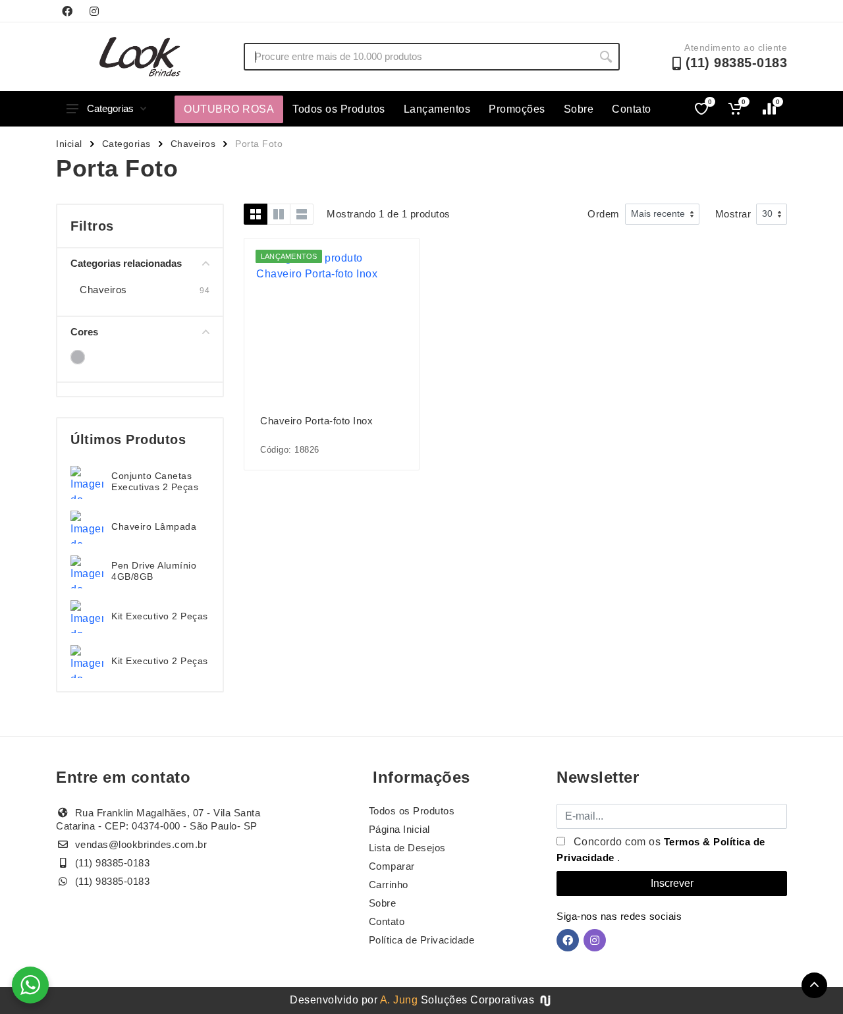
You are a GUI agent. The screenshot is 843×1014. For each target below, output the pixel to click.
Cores (84, 331)
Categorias (110, 108)
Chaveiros (193, 143)
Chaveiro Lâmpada (153, 526)
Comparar (392, 866)
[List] (301, 214)
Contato (631, 109)
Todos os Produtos (338, 109)
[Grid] (255, 214)
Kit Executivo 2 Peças (159, 616)
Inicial (69, 143)
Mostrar (733, 213)
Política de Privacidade (422, 939)
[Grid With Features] (278, 214)
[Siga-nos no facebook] (67, 11)
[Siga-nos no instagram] (94, 11)
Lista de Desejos (407, 847)
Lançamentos (437, 109)
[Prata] (77, 357)
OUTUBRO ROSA (229, 109)
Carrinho (388, 884)
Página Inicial (399, 829)
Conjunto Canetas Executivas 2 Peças (154, 481)
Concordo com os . (661, 849)
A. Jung (399, 999)
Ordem (603, 213)
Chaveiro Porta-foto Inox (316, 420)
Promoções (517, 109)
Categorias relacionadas (126, 263)
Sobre (579, 109)
